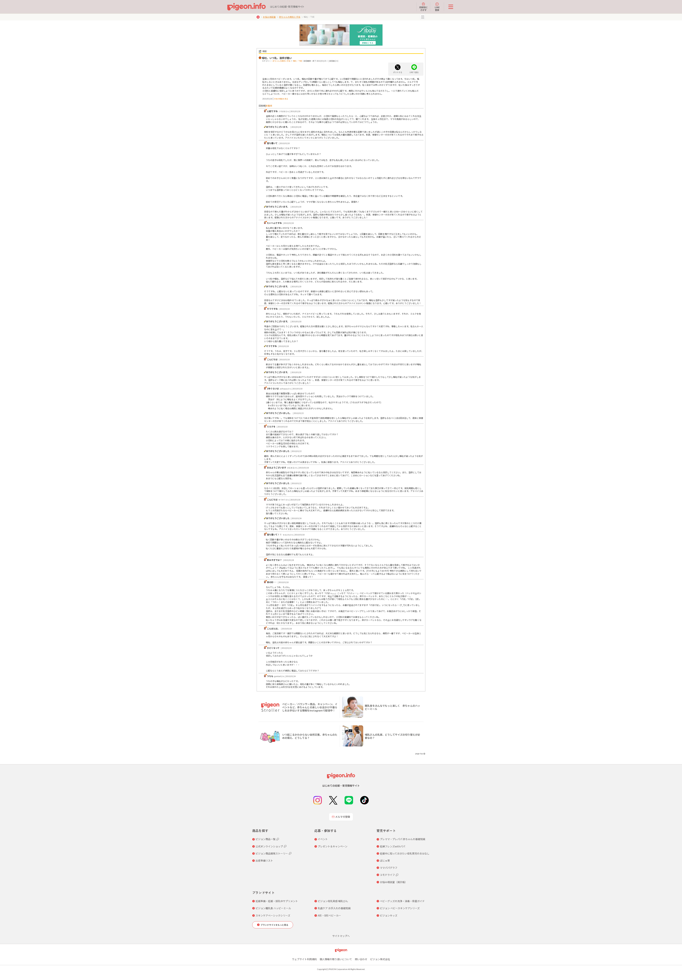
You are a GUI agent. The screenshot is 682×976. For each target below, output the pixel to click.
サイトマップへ (341, 936)
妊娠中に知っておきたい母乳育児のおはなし (404, 853)
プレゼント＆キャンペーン (332, 846)
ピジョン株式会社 (380, 959)
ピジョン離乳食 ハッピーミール (273, 908)
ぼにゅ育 (385, 860)
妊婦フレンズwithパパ (392, 846)
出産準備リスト (264, 860)
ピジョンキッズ (388, 915)
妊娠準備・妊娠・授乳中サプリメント (277, 901)
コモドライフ (387, 875)
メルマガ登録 (342, 816)
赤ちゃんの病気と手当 (289, 16)
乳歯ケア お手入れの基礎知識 (334, 908)
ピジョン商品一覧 (265, 839)
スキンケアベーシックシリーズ (273, 915)
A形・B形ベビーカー (329, 915)
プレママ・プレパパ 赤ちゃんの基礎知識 (402, 839)
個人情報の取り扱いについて (336, 959)
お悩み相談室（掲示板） (393, 882)
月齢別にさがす (423, 8)
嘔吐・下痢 (297, 61)
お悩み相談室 (269, 16)
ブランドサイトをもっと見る (274, 924)
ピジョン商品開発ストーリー (272, 853)
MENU (422, 17)
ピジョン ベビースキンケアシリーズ (400, 908)
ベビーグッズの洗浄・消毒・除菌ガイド (402, 901)
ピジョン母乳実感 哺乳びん (333, 901)
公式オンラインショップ (269, 846)
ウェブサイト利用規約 (304, 959)
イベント (323, 839)
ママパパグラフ (388, 867)
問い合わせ (361, 959)
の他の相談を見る (281, 98)
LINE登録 (437, 8)
